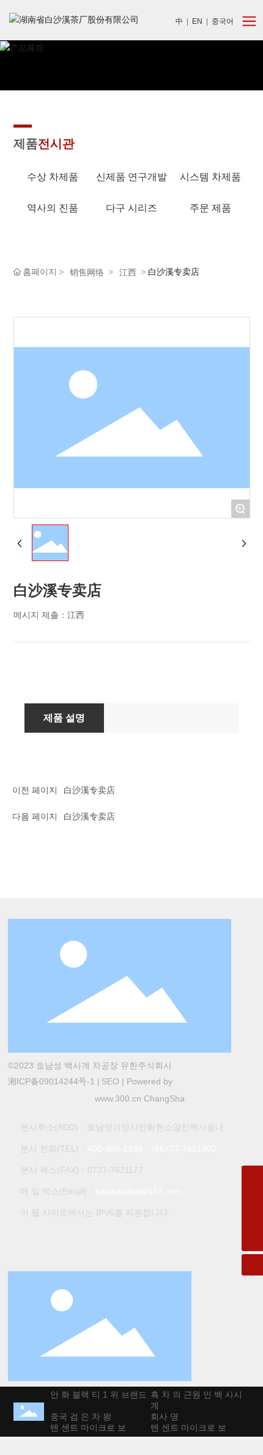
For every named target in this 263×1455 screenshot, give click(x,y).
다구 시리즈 (131, 208)
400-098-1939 (115, 1148)
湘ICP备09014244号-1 (51, 1081)
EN (197, 21)
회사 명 (160, 1416)
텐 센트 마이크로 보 (84, 1427)
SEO (110, 1081)
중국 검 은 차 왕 (76, 1416)
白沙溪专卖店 (89, 790)
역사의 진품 (52, 208)
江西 (127, 272)
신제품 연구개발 (131, 177)
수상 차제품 (52, 177)
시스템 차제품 (210, 177)
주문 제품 (210, 208)
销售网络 (87, 272)
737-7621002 (191, 1148)
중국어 (223, 21)
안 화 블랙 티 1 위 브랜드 (94, 1394)
